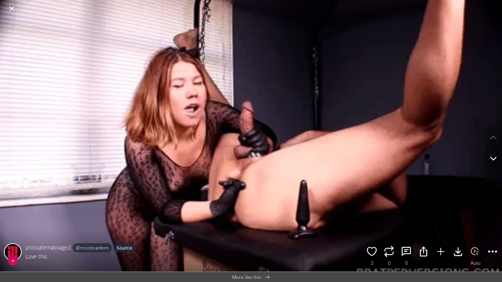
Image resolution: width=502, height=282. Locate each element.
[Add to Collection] (440, 252)
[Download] (458, 252)
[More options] (492, 252)
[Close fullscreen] (11, 8)
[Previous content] (493, 137)
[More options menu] (494, 4)
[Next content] (493, 158)
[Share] (423, 252)
